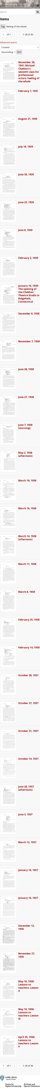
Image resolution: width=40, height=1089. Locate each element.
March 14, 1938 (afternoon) (27, 538)
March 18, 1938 (27, 480)
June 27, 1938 (26, 397)
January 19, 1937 (28, 870)
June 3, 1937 (25, 814)
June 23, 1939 (26, 202)
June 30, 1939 (26, 174)
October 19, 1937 (28, 758)
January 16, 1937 (28, 898)
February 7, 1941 (28, 91)
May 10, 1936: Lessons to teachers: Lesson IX (28, 1014)
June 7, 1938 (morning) (25, 426)
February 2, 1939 (28, 258)
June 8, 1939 (25, 230)
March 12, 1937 (27, 842)
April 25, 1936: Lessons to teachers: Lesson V (28, 1041)
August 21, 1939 (27, 118)
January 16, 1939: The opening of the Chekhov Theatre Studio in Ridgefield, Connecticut (28, 293)
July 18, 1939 (25, 146)
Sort (19, 52)
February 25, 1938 (28, 619)
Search (38, 12)
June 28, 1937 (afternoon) (26, 788)
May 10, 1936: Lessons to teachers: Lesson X (28, 986)
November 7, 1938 (29, 341)
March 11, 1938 (27, 564)
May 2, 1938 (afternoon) (25, 454)
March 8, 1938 (26, 591)
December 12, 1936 (26, 927)
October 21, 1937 (28, 731)
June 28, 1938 (26, 369)
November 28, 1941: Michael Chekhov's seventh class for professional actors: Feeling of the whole (28, 72)
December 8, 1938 (28, 313)
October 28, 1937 (28, 675)
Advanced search (8, 42)
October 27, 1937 (28, 703)
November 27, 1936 (26, 955)
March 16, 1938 (27, 508)
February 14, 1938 (28, 647)
